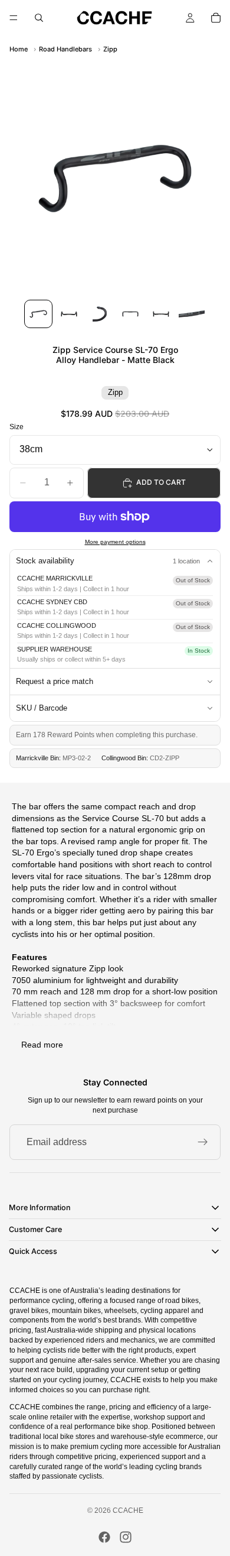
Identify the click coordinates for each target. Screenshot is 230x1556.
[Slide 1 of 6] (38, 314)
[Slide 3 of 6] (100, 314)
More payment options (115, 542)
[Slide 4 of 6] (130, 314)
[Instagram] (126, 1537)
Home (18, 49)
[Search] (39, 18)
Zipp (110, 49)
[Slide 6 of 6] (192, 314)
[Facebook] (104, 1537)
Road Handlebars (65, 49)
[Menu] (13, 17)
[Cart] (216, 18)
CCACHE (128, 1510)
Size (16, 427)
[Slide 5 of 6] (161, 314)
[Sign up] (202, 1142)
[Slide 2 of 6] (69, 314)
